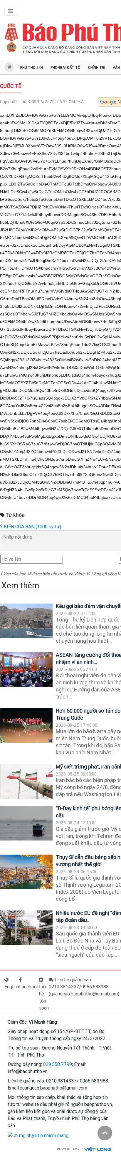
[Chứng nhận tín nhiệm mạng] (38, 1135)
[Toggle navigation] (10, 11)
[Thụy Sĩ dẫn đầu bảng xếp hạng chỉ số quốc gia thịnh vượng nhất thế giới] (26, 872)
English (11, 987)
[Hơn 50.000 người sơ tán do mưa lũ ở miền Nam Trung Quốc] (26, 725)
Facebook (29, 987)
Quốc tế (10, 86)
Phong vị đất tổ (65, 68)
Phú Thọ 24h (31, 68)
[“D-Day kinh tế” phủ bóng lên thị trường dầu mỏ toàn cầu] (26, 823)
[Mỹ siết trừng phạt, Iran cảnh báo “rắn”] (26, 781)
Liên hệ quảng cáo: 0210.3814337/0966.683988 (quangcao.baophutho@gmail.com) (84, 987)
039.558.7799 (57, 1064)
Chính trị (96, 68)
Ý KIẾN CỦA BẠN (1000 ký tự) (30, 526)
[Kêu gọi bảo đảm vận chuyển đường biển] (26, 621)
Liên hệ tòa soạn (44, 997)
